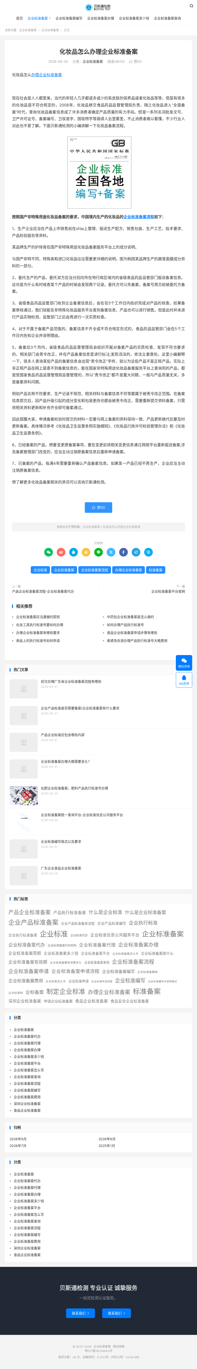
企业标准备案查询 (167, 18)
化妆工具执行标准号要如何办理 (39, 625)
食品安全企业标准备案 (130, 1001)
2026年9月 (18, 1139)
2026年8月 (107, 1139)
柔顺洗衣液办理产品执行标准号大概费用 (137, 640)
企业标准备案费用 (25, 980)
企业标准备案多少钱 (134, 18)
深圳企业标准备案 (24, 1001)
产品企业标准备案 (29, 912)
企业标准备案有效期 (27, 962)
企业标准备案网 (147, 972)
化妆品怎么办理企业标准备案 (99, 51)
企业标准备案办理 (100, 18)
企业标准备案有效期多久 (66, 962)
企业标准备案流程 (138, 216)
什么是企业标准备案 (145, 912)
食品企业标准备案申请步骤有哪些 (132, 633)
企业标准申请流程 (101, 981)
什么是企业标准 (105, 912)
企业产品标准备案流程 (78, 923)
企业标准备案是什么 (157, 953)
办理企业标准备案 (46, 74)
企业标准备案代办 (26, 945)
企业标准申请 (78, 981)
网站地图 (118, 1346)
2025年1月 (106, 1146)
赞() (135, 61)
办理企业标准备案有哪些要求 (38, 633)
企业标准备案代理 (97, 945)
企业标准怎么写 (56, 981)
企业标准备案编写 (68, 18)
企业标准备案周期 (24, 953)
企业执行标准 (143, 923)
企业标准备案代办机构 (62, 945)
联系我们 (80, 1313)
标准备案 (155, 570)
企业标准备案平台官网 (168, 591)
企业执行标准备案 (22, 935)
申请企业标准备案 (58, 1001)
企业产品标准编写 (111, 923)
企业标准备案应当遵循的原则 (38, 617)
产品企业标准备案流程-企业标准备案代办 (43, 591)
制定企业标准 (65, 991)
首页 (19, 18)
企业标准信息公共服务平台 (114, 935)
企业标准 (40, 570)
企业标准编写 (130, 980)
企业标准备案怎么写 (125, 953)
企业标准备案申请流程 (75, 971)
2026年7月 (18, 1146)
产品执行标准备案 (69, 912)
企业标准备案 (98, 7)
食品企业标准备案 (91, 1001)
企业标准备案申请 (28, 971)
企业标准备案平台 (95, 953)
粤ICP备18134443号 (98, 1351)
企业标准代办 (79, 935)
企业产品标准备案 (33, 922)
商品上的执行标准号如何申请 (38, 640)
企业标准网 (15, 993)
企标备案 (34, 992)
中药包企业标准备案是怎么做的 (130, 617)
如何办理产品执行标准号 (125, 625)
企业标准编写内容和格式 (162, 981)
